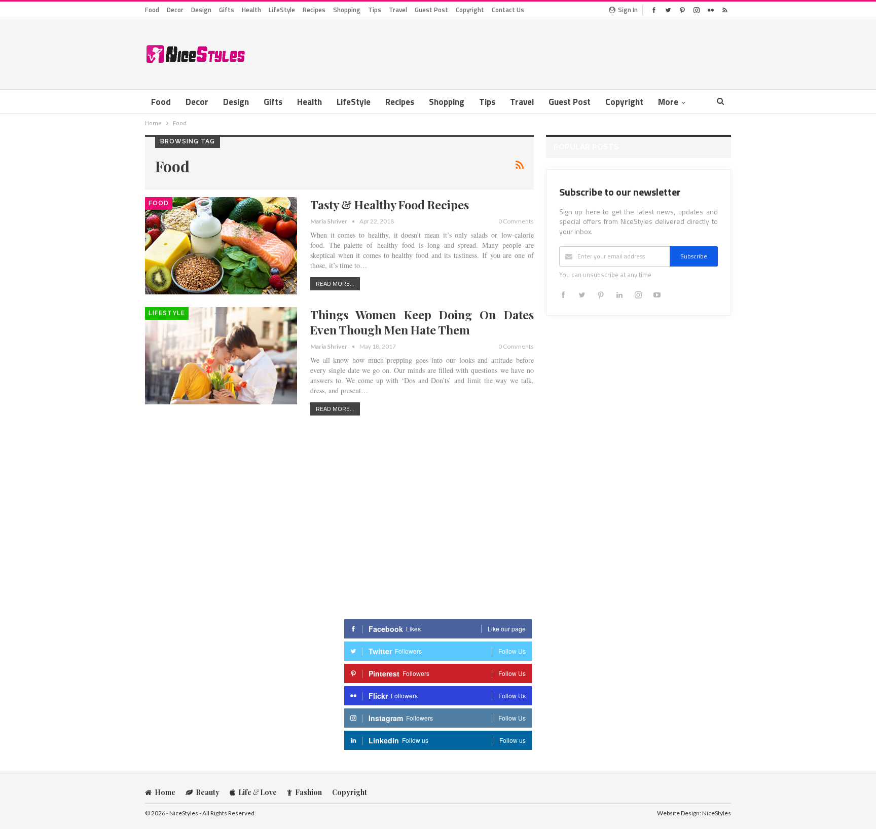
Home (165, 792)
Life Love (257, 792)
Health (251, 10)
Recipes (314, 10)
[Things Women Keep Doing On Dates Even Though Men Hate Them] (221, 355)
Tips (374, 10)
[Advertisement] (546, 52)
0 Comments (516, 221)
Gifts (226, 10)
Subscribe (693, 256)
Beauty (208, 792)
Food (152, 10)
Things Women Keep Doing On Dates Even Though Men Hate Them (422, 322)
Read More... (335, 283)
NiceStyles (716, 813)
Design (201, 10)
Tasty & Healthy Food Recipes (389, 204)
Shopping (346, 10)
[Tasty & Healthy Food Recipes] (221, 245)
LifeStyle (282, 10)
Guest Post (431, 10)
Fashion (308, 792)
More (668, 101)
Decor (175, 10)
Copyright (470, 10)
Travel (398, 10)
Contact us (508, 10)
